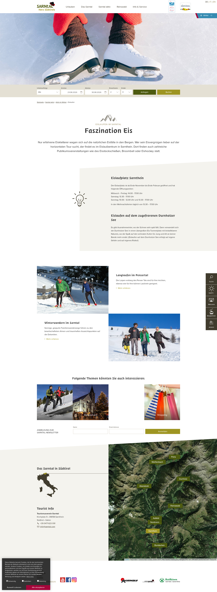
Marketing (42, 581)
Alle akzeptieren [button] (38, 587)
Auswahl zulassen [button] (14, 587)
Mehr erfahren (124, 288)
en (214, 2)
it (210, 2)
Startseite (40, 102)
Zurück (11, 45)
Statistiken (27, 581)
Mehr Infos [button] (30, 576)
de (206, 2)
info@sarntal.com (47, 526)
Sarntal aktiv (49, 102)
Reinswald (122, 6)
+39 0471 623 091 (47, 523)
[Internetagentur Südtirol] (214, 589)
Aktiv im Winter (61, 102)
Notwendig (12, 581)
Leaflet (127, 560)
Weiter (202, 45)
